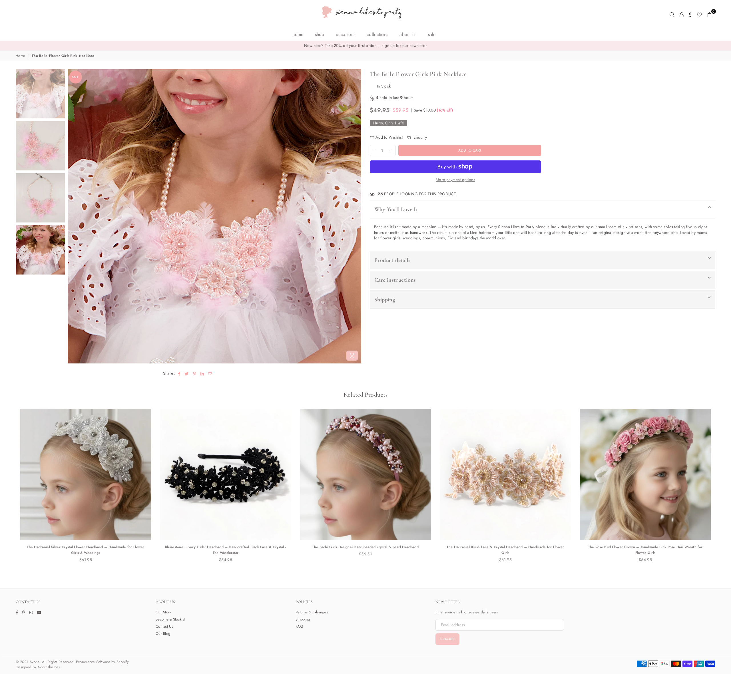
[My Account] (681, 14)
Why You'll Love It (396, 209)
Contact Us (164, 626)
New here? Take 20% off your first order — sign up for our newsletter (365, 45)
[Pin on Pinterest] (194, 373)
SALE (432, 34)
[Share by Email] (210, 373)
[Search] (672, 14)
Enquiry (419, 137)
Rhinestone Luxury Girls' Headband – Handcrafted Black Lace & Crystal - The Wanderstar (225, 549)
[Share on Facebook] (179, 373)
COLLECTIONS (377, 34)
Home (297, 34)
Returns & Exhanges (312, 612)
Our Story (163, 612)
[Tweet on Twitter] (186, 373)
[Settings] (690, 14)
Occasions (346, 34)
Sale (75, 77)
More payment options (455, 179)
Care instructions (395, 280)
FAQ (299, 626)
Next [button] (356, 216)
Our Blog (163, 633)
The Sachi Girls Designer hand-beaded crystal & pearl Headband (365, 547)
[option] (365, 46)
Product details (392, 260)
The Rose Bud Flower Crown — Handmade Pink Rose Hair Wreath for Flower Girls (645, 549)
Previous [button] (73, 216)
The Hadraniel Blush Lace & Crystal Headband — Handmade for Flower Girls (505, 549)
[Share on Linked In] (202, 373)
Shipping (384, 299)
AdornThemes (48, 667)
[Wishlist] (699, 14)
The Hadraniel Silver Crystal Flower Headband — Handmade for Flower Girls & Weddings (85, 549)
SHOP (319, 34)
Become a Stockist (170, 619)
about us (407, 34)
